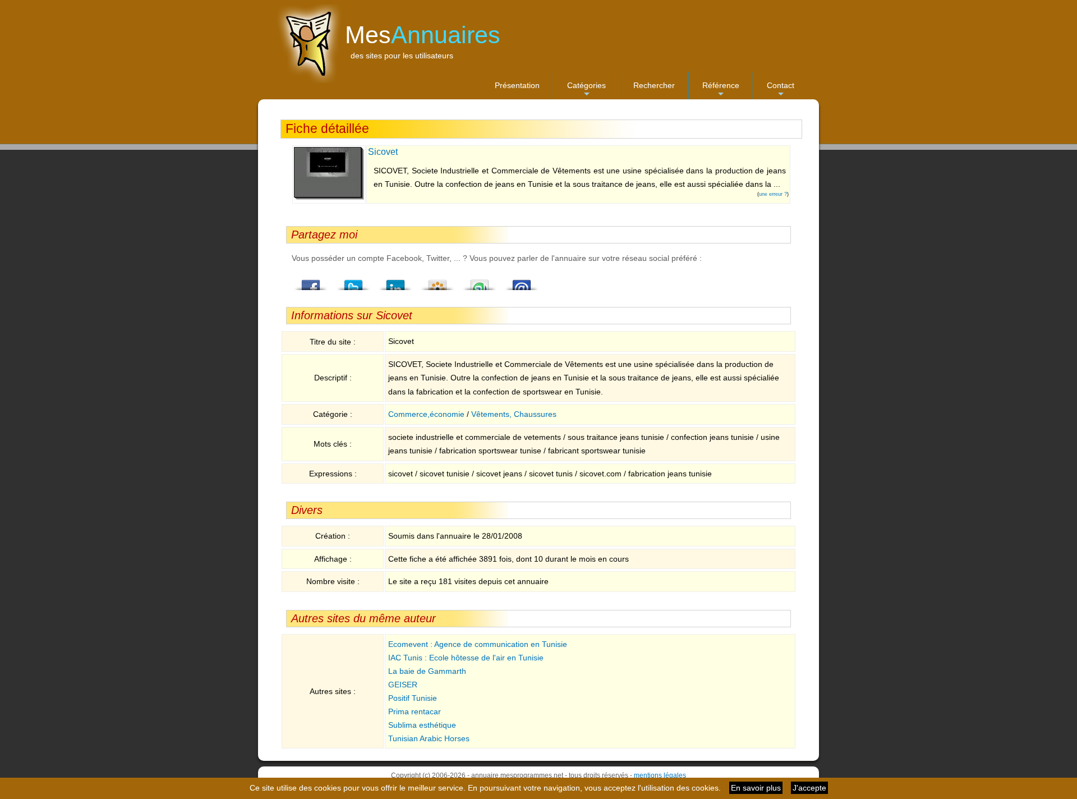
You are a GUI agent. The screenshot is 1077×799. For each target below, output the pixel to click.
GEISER (402, 684)
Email (521, 281)
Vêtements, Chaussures (513, 414)
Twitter (353, 281)
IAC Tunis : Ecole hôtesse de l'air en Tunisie (466, 657)
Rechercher (654, 85)
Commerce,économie (426, 414)
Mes (422, 34)
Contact (780, 90)
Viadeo (437, 281)
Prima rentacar (414, 711)
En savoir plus (756, 787)
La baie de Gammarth (427, 671)
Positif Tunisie (412, 698)
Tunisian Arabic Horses (429, 738)
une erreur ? (773, 194)
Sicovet (383, 152)
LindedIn (395, 281)
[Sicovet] (329, 197)
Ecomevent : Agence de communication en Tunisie (477, 644)
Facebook (311, 281)
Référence (720, 90)
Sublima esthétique (422, 724)
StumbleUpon (479, 281)
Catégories (586, 90)
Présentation (517, 85)
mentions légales (660, 775)
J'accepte (809, 787)
